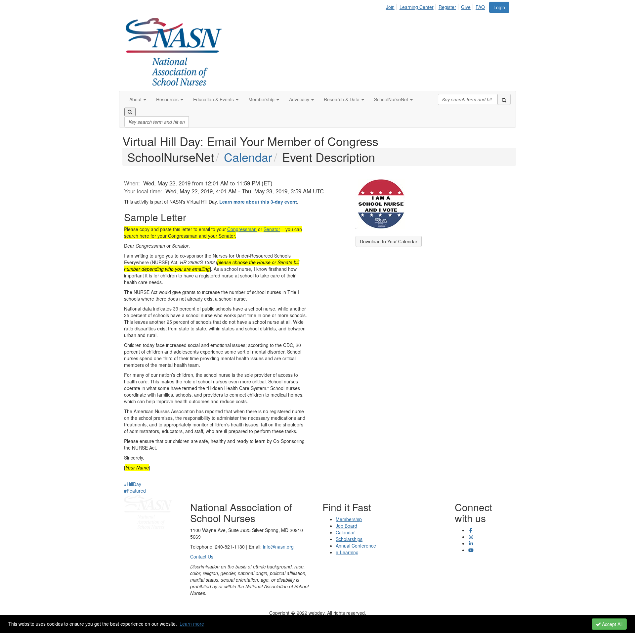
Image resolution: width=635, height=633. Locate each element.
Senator (272, 229)
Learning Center (417, 7)
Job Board (346, 525)
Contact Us (201, 556)
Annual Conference (356, 545)
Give (466, 7)
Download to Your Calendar (388, 241)
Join (390, 7)
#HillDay (132, 484)
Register (447, 7)
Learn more (192, 623)
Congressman (242, 229)
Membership (349, 519)
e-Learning (347, 552)
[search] (504, 99)
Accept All (611, 624)
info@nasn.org (278, 546)
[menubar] (437, 6)
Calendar (248, 156)
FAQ (480, 7)
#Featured (135, 490)
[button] (137, 99)
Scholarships (349, 539)
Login (499, 7)
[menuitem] (392, 6)
